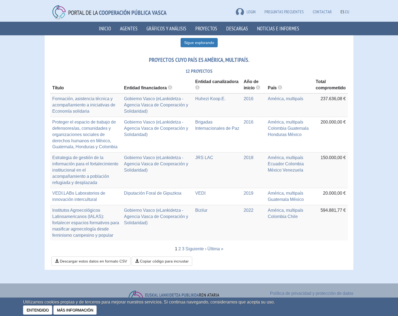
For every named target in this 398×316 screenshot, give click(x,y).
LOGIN (251, 11)
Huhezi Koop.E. (210, 98)
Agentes (129, 28)
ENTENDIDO (38, 310)
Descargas (237, 28)
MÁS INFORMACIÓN (75, 310)
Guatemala (298, 128)
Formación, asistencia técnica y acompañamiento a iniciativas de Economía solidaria (83, 104)
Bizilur (201, 210)
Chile (293, 216)
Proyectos (206, 28)
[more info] (258, 88)
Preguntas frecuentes (284, 11)
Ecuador (276, 164)
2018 (248, 157)
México (295, 134)
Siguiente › (195, 249)
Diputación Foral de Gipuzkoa (152, 193)
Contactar (322, 11)
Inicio (105, 28)
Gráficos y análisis (166, 28)
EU (347, 11)
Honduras (277, 134)
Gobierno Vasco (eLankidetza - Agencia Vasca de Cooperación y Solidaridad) (156, 104)
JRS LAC (204, 157)
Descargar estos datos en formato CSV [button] (93, 261)
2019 (248, 193)
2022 (248, 210)
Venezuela (293, 170)
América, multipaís (285, 98)
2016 (248, 98)
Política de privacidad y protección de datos (311, 293)
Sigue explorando (199, 42)
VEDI (200, 193)
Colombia (277, 128)
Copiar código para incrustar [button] (164, 261)
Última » (215, 249)
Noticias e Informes (278, 28)
